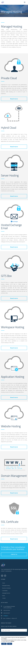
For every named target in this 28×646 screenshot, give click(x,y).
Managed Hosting (6, 585)
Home (3, 583)
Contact (4, 598)
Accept (4, 643)
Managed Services (6, 593)
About (3, 595)
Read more (14, 99)
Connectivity (4, 590)
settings (12, 641)
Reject (9, 643)
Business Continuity (6, 588)
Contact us (14, 554)
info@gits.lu (5, 615)
